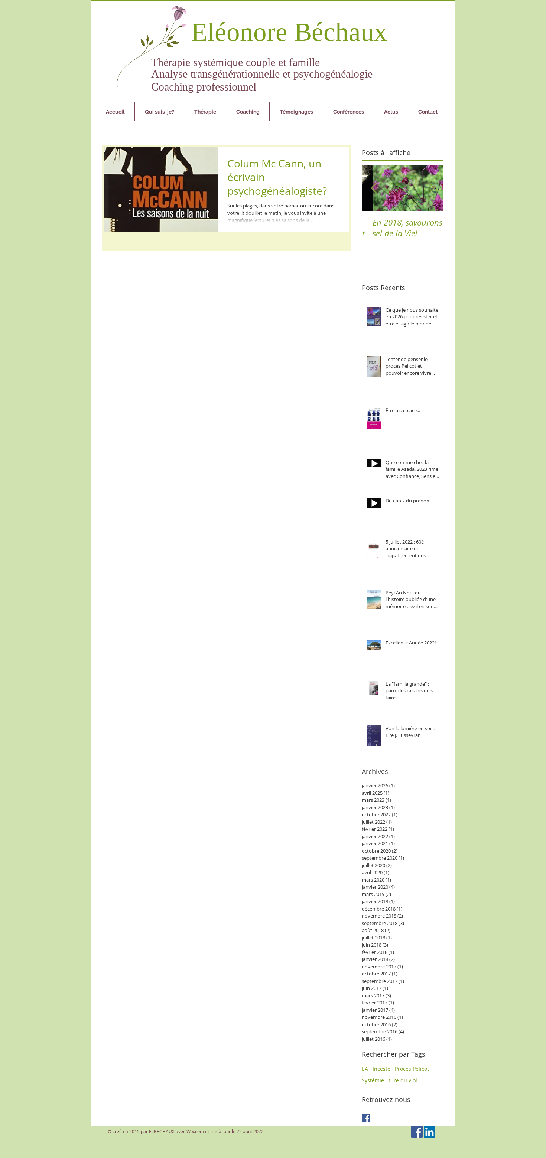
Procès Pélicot (412, 1068)
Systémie (373, 1080)
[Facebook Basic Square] (366, 1118)
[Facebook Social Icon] (417, 1132)
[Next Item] (431, 188)
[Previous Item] (373, 188)
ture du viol (403, 1080)
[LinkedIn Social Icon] (429, 1132)
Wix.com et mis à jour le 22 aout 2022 (225, 1131)
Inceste (381, 1068)
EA (365, 1068)
